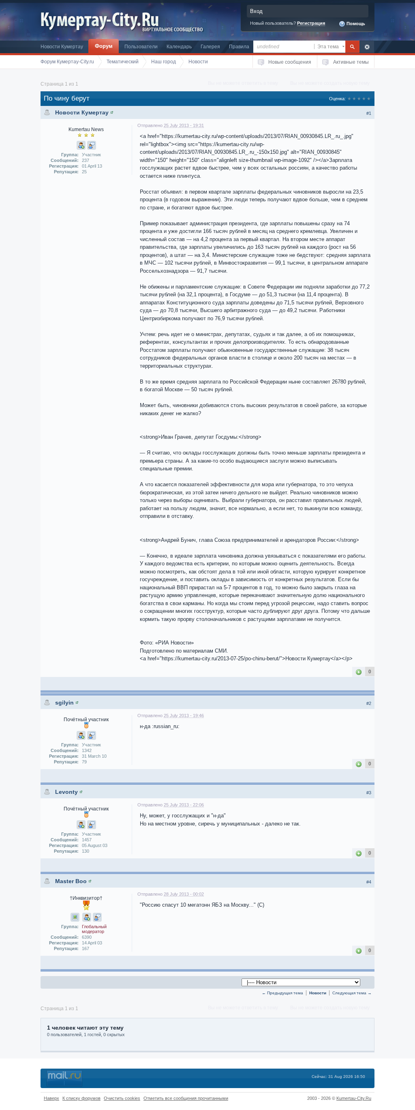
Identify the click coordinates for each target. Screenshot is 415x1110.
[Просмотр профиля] (111, 112)
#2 (368, 703)
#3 (368, 792)
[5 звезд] (368, 98)
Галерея (210, 46)
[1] (358, 671)
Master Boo (71, 881)
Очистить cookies (122, 1098)
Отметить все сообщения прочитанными (185, 1098)
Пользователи (141, 46)
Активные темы (351, 62)
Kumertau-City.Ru (353, 1098)
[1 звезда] (349, 98)
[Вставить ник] (81, 145)
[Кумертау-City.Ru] (102, 20)
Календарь (179, 46)
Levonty (66, 792)
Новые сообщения (289, 62)
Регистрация (311, 23)
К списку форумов (81, 1098)
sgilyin (64, 702)
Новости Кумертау (62, 46)
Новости (317, 993)
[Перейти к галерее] (75, 917)
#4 (368, 881)
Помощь (355, 23)
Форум (104, 46)
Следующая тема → (352, 993)
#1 (368, 113)
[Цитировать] (91, 145)
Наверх (51, 1098)
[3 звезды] (359, 98)
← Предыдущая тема (282, 993)
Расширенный (367, 47)
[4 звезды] (364, 98)
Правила (239, 46)
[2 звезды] (354, 98)
